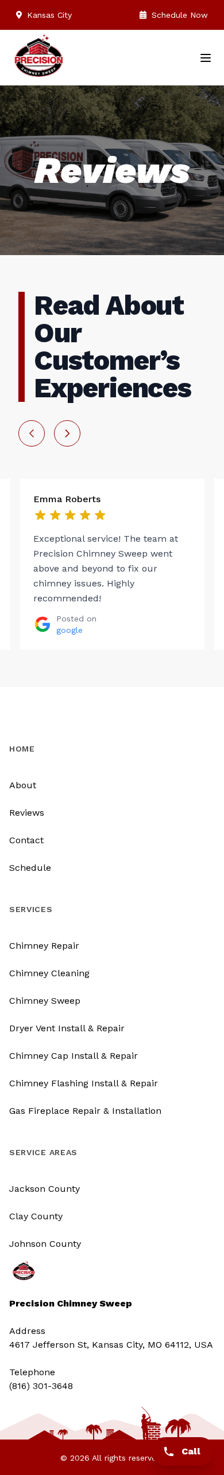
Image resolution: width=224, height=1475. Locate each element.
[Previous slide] (31, 433)
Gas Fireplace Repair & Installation (85, 1110)
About (22, 785)
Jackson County (44, 1188)
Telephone (32, 1372)
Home (22, 748)
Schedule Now (178, 14)
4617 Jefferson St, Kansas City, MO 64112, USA (111, 1344)
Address (27, 1330)
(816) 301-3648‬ (41, 1385)
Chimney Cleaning (49, 973)
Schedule (30, 867)
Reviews (26, 812)
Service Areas (43, 1152)
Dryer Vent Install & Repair (67, 1028)
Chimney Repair (44, 945)
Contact (26, 840)
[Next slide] (67, 433)
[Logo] (38, 61)
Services (31, 909)
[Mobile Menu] (205, 57)
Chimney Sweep (44, 1000)
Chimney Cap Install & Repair (73, 1055)
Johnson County (45, 1243)
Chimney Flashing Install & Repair (83, 1083)
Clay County (36, 1216)
